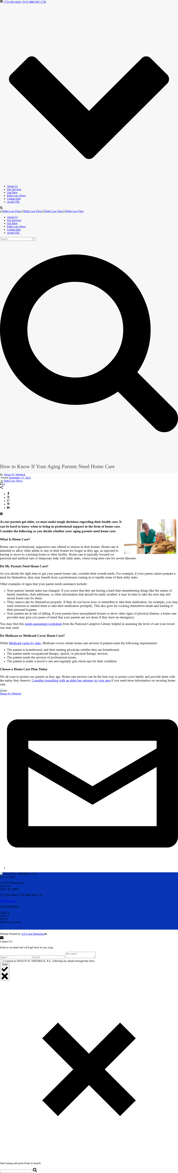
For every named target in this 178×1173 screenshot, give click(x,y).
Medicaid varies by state (25, 643)
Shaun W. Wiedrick (14, 474)
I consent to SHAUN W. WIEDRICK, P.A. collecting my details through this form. (49, 960)
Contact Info (14, 198)
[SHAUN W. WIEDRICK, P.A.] (41, 211)
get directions (8, 900)
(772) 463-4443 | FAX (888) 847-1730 (24, 1)
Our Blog (12, 192)
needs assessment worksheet (43, 624)
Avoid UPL (13, 201)
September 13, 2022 (20, 477)
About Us (12, 186)
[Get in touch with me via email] (92, 867)
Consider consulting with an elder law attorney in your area (71, 680)
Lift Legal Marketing (32, 933)
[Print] (1, 514)
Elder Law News (16, 195)
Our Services (14, 189)
